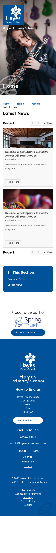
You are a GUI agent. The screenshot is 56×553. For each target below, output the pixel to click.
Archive (47, 123)
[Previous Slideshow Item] (50, 47)
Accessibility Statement (28, 493)
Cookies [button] (28, 504)
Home (6, 103)
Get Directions (25, 420)
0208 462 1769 (28, 437)
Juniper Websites (37, 482)
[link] (32, 123)
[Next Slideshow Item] (50, 39)
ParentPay (28, 461)
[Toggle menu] (49, 7)
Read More (13, 181)
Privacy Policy (28, 501)
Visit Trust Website (25, 332)
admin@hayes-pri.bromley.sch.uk (28, 443)
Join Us (28, 466)
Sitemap (28, 497)
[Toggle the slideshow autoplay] (50, 56)
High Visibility (28, 490)
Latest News (10, 107)
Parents (35, 103)
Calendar (28, 456)
